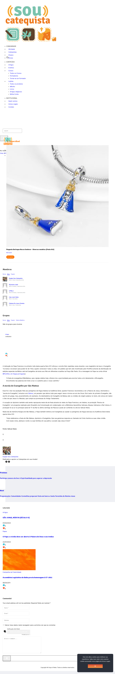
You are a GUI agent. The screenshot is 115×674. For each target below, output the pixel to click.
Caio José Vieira (14, 297)
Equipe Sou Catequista (15, 278)
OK (95, 666)
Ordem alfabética (20, 320)
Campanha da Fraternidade (12, 572)
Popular (13, 274)
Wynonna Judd (13, 284)
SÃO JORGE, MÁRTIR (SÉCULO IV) (16, 517)
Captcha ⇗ (26, 634)
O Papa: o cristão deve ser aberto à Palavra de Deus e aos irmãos (28, 537)
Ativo (8, 274)
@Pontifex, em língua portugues (14, 374)
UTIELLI (11, 291)
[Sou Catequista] (30, 41)
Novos (4, 274)
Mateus (30, 393)
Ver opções (10, 257)
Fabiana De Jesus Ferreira (16, 303)
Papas (5, 531)
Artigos (7, 334)
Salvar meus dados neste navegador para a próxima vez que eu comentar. (30, 625)
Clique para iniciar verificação (18, 632)
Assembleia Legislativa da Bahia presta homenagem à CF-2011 (27, 577)
